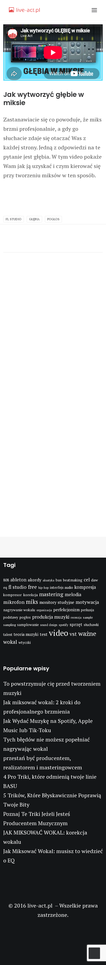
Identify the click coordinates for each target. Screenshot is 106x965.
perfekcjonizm (66, 609)
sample (88, 617)
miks (32, 601)
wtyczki (24, 642)
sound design (48, 625)
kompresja (85, 587)
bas (59, 580)
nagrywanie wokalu (19, 609)
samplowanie (28, 624)
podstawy (10, 617)
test (44, 634)
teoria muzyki (26, 634)
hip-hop (43, 588)
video (58, 633)
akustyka (48, 580)
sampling (9, 625)
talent (7, 634)
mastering (51, 594)
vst (73, 633)
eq (5, 587)
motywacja (87, 602)
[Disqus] (53, 321)
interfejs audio (61, 587)
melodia (73, 595)
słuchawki (91, 624)
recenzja (76, 617)
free (32, 587)
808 (6, 580)
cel (87, 579)
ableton (18, 580)
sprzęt (76, 624)
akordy (34, 580)
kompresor (12, 594)
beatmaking (72, 580)
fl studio (13, 219)
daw (94, 580)
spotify (63, 625)
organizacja (44, 610)
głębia (34, 219)
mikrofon (13, 602)
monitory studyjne (56, 602)
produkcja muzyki (50, 617)
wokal (10, 641)
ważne (87, 633)
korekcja (30, 594)
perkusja (87, 610)
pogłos (53, 219)
